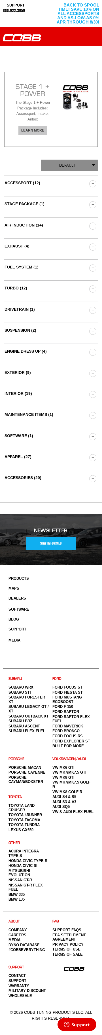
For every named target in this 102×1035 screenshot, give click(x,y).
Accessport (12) (22, 183)
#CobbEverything (26, 950)
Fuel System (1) (22, 267)
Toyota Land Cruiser (21, 807)
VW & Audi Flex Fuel (73, 812)
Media (14, 640)
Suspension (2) (20, 330)
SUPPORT (15, 5)
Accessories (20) (23, 477)
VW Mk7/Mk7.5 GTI (69, 772)
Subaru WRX (20, 687)
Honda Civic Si (22, 865)
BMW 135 (16, 899)
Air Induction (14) (24, 225)
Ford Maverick (67, 726)
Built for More (68, 746)
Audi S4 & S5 (64, 797)
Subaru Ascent (24, 726)
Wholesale (20, 996)
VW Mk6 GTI (63, 767)
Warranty (18, 986)
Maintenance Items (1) (29, 414)
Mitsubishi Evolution (19, 873)
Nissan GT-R (20, 880)
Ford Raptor (65, 712)
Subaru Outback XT (28, 716)
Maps (13, 588)
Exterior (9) (18, 372)
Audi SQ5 (61, 807)
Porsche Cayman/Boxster (25, 779)
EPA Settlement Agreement (69, 937)
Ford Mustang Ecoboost (67, 699)
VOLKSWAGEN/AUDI (69, 759)
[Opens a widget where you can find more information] (76, 1025)
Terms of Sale (67, 954)
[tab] (51, 109)
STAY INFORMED (51, 543)
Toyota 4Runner (25, 815)
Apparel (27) (18, 456)
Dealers (17, 598)
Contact (17, 975)
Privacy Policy (68, 944)
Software (18, 609)
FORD (56, 679)
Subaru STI (19, 692)
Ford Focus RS (67, 736)
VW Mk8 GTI (63, 777)
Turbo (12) (16, 288)
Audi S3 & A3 (64, 802)
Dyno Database (24, 945)
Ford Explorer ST (71, 741)
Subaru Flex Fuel (26, 731)
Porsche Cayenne (26, 772)
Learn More (32, 130)
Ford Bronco (66, 731)
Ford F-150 (62, 706)
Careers (17, 935)
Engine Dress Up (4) (26, 351)
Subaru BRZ (20, 721)
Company (17, 930)
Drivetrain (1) (20, 309)
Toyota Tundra (24, 825)
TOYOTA (15, 797)
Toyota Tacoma (24, 820)
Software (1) (19, 435)
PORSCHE (16, 759)
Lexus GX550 (20, 830)
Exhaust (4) (17, 246)
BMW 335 (16, 894)
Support (17, 629)
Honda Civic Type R (27, 861)
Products (18, 578)
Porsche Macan (24, 767)
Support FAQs (66, 930)
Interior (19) (18, 393)
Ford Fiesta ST (67, 692)
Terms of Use (66, 949)
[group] (92, 183)
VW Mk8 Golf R (67, 792)
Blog (13, 619)
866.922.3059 (14, 11)
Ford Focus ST (67, 687)
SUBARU (15, 679)
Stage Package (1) (24, 204)
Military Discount (27, 991)
